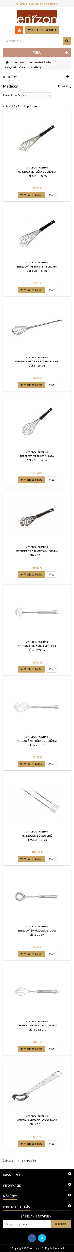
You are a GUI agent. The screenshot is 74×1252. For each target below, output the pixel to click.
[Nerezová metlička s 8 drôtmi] (37, 138)
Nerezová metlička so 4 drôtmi (37, 1025)
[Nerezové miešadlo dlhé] (37, 802)
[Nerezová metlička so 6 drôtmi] (37, 707)
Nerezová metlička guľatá (37, 456)
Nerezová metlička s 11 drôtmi (37, 266)
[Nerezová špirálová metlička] (37, 896)
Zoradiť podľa (11, 95)
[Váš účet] (19, 30)
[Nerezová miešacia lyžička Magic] (37, 1086)
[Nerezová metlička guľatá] (37, 422)
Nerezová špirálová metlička (37, 931)
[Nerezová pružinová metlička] (37, 612)
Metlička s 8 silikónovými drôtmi (37, 551)
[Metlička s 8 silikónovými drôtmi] (37, 517)
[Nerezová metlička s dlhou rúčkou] (37, 327)
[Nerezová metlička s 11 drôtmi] (37, 232)
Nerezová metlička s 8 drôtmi (37, 172)
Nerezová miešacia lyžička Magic (37, 1120)
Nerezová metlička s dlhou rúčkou (37, 361)
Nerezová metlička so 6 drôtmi (37, 741)
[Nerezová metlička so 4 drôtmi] (37, 991)
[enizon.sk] (37, 16)
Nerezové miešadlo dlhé (37, 836)
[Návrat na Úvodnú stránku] (7, 62)
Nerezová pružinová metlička (37, 646)
